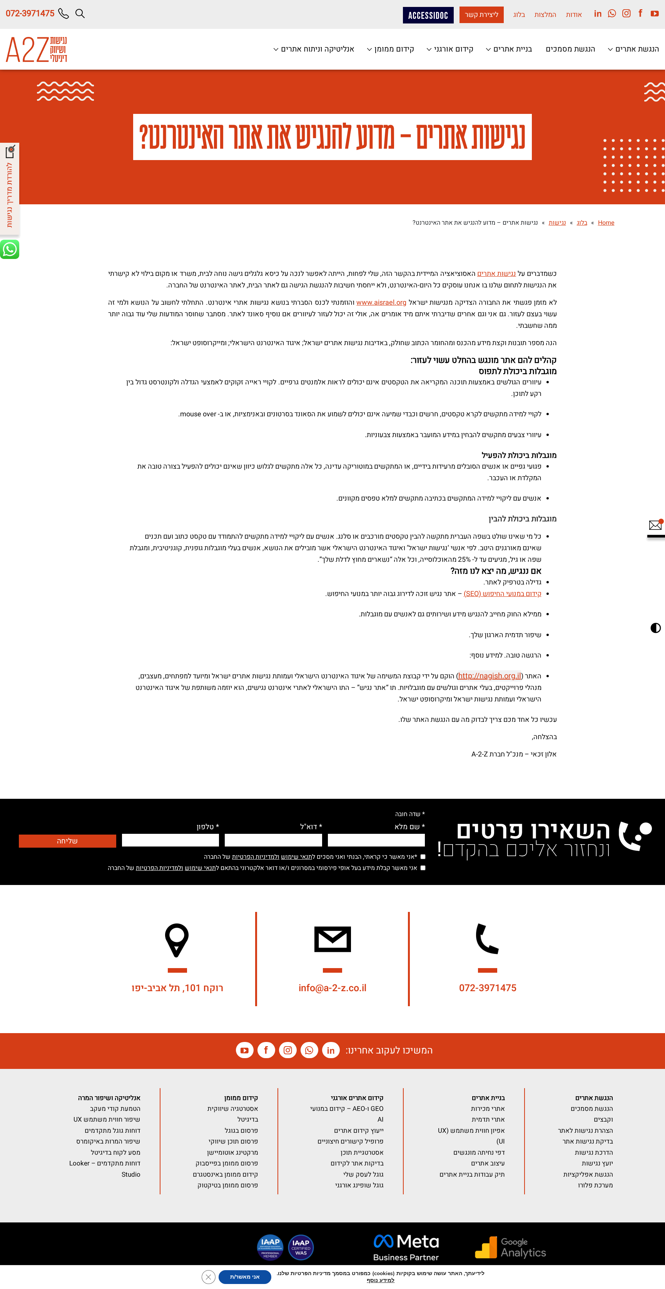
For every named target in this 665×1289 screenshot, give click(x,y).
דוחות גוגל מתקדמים (112, 1130)
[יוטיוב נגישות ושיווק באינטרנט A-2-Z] (245, 1050)
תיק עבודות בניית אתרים (472, 1174)
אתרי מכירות (488, 1109)
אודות (574, 15)
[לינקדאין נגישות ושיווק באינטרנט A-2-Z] (331, 1050)
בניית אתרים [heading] (488, 1098)
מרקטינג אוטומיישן (232, 1152)
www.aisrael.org (381, 302)
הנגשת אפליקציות (588, 1174)
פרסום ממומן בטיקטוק (227, 1185)
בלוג (519, 15)
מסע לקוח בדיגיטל (115, 1152)
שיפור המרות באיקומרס (108, 1141)
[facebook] (638, 13)
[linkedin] (595, 13)
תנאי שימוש (296, 857)
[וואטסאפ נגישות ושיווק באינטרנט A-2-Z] (309, 1050)
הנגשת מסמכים (570, 49)
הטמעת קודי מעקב (115, 1109)
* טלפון (208, 827)
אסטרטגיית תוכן (362, 1152)
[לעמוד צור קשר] (655, 529)
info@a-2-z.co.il (332, 988)
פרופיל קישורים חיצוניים (350, 1141)
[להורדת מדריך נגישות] (11, 191)
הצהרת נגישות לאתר (585, 1130)
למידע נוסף (380, 1280)
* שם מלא (409, 827)
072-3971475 (487, 988)
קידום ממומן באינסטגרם (225, 1174)
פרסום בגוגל (241, 1130)
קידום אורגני (452, 49)
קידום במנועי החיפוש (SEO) (502, 594)
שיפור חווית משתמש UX (107, 1119)
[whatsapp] (609, 13)
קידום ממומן (393, 49)
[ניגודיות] (656, 628)
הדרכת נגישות (594, 1152)
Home (606, 222)
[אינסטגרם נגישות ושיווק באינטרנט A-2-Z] (288, 1050)
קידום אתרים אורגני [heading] (357, 1098)
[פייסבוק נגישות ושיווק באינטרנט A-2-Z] (266, 1050)
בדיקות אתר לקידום (357, 1163)
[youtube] (652, 13)
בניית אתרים (511, 49)
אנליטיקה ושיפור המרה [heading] (109, 1098)
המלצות (545, 15)
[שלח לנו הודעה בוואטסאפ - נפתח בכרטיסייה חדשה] (11, 250)
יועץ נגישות (597, 1163)
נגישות (557, 222)
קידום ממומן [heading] (241, 1098)
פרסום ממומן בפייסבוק (226, 1163)
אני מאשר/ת (245, 1277)
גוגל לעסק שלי (363, 1174)
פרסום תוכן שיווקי (233, 1141)
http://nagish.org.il (489, 675)
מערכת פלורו (595, 1185)
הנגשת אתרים (636, 49)
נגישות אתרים (496, 274)
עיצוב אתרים (488, 1163)
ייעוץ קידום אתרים (359, 1130)
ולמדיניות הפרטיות (255, 857)
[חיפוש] (80, 13)
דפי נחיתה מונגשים (479, 1152)
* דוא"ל (311, 827)
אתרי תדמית (488, 1119)
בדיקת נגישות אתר (588, 1141)
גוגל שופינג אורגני (359, 1185)
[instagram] (624, 13)
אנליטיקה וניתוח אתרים (316, 49)
